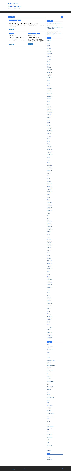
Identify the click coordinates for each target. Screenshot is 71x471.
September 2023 (49, 96)
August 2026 (49, 40)
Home (10, 11)
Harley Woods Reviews (50, 387)
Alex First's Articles (50, 349)
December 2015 (49, 244)
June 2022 (48, 120)
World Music (49, 450)
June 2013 (48, 292)
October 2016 (49, 228)
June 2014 (48, 273)
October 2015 (49, 247)
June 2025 (48, 62)
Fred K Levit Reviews (50, 381)
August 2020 (49, 155)
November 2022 (49, 112)
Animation (48, 352)
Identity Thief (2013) (33, 37)
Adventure (48, 347)
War (47, 447)
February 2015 (49, 260)
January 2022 (49, 128)
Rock (47, 423)
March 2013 (49, 297)
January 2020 (49, 167)
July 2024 (48, 80)
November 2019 (49, 170)
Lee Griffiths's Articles (50, 399)
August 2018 (49, 192)
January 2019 (49, 184)
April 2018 (48, 199)
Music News (49, 408)
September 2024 (49, 77)
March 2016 (49, 239)
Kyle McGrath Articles (50, 397)
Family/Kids (49, 371)
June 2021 (48, 139)
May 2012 (48, 311)
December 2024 (49, 72)
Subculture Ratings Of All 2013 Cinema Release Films (23, 24)
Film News (19, 20)
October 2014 (49, 266)
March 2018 (49, 200)
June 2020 (48, 159)
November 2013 (49, 284)
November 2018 (49, 188)
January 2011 (49, 329)
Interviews (48, 392)
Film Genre (38, 33)
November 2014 (49, 265)
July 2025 (48, 61)
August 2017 (49, 212)
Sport (48, 429)
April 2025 (48, 66)
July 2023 (48, 99)
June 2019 (48, 176)
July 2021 (48, 138)
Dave (17, 21)
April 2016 (48, 237)
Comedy (30, 33)
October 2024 (49, 75)
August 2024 (49, 78)
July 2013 (48, 290)
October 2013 (49, 285)
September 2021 (49, 135)
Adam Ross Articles (50, 346)
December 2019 (49, 168)
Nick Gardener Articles (50, 413)
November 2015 (49, 245)
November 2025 (49, 54)
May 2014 (48, 274)
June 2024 (48, 82)
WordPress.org (49, 460)
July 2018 (48, 194)
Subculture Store (49, 434)
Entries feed (49, 457)
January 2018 (49, 204)
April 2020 (48, 162)
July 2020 (48, 157)
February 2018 (49, 202)
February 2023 (49, 107)
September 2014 (49, 268)
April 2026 (48, 46)
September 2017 (49, 210)
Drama (48, 368)
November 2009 (49, 332)
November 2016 (49, 226)
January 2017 (49, 223)
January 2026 (49, 51)
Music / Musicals (49, 405)
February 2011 (49, 327)
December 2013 (49, 282)
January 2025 (49, 70)
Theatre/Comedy (49, 437)
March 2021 (49, 144)
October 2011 (49, 319)
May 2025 (48, 64)
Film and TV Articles (14, 20)
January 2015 (49, 261)
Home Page (49, 389)
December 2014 (49, 263)
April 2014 (48, 276)
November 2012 (49, 303)
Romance (48, 424)
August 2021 (49, 136)
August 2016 (49, 231)
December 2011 (49, 316)
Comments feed (49, 459)
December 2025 (49, 53)
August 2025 (49, 59)
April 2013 (48, 295)
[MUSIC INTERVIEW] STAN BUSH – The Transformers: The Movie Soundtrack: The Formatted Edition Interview (54, 31)
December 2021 (49, 130)
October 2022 (49, 114)
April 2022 (48, 123)
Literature (48, 400)
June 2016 (48, 234)
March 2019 (49, 181)
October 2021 (49, 133)
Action (48, 344)
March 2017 (49, 220)
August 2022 (49, 117)
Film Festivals (49, 376)
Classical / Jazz (49, 355)
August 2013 (49, 289)
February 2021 (49, 146)
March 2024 (49, 86)
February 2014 (49, 279)
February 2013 (49, 298)
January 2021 (49, 147)
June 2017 (48, 215)
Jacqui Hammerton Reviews (51, 395)
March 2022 (49, 125)
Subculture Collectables (51, 432)
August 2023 (49, 98)
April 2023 (48, 104)
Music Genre (49, 407)
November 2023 (49, 93)
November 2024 (49, 74)
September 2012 (49, 306)
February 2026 (49, 50)
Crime (32, 33)
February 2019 (49, 183)
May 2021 (48, 141)
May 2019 (48, 178)
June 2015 (48, 253)
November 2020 (49, 151)
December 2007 (49, 337)
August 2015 (49, 250)
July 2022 (48, 119)
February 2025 (49, 69)
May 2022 (48, 122)
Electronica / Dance (50, 370)
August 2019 (49, 173)
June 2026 (48, 43)
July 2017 (48, 213)
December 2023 (49, 91)
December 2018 (49, 186)
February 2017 (49, 221)
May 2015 (48, 255)
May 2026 (48, 45)
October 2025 (49, 56)
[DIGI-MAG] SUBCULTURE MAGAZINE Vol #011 (54, 23)
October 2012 (49, 305)
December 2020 (49, 149)
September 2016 (49, 229)
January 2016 (49, 242)
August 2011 (49, 321)
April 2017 (48, 218)
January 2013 (49, 300)
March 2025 (49, 67)
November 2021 (49, 131)
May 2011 (48, 322)
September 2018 (49, 191)
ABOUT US (29, 11)
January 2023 (49, 109)
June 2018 (48, 196)
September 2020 (49, 154)
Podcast (24, 11)
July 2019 (48, 175)
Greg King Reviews (50, 386)
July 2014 (48, 271)
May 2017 (48, 216)
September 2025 (49, 58)
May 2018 (48, 197)
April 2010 (48, 330)
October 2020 (49, 152)
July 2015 (48, 252)
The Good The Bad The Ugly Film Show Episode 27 (16, 38)
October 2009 (49, 334)
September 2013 (49, 287)
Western (48, 448)
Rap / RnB (48, 421)
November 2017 (49, 207)
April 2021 (48, 143)
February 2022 (49, 127)
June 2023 (48, 101)
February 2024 (49, 88)
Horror (48, 391)
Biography (48, 354)
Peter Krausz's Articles (50, 415)
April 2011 (48, 324)
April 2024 (48, 85)
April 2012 (48, 313)
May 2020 (48, 160)
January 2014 (49, 281)
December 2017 (49, 205)
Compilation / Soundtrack (51, 360)
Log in (48, 456)
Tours (48, 440)
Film (13, 11)
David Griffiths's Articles (51, 365)
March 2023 (49, 106)
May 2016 (48, 236)
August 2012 (49, 308)
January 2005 (49, 338)
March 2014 (49, 277)
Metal (48, 402)
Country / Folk (49, 362)
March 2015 (49, 258)
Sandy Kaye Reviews (50, 426)
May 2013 (48, 293)
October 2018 (49, 189)
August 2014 (49, 269)
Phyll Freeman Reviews (50, 416)
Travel (48, 442)
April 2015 (48, 257)
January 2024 (49, 90)
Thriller (48, 439)
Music (16, 11)
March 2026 (49, 48)
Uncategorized (49, 445)
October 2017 (49, 208)
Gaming (48, 383)
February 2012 (49, 314)
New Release (49, 410)
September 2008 (49, 335)
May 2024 (48, 83)
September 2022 (49, 115)
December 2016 (49, 224)
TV (47, 444)
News (20, 11)
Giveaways (48, 384)
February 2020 (49, 165)
